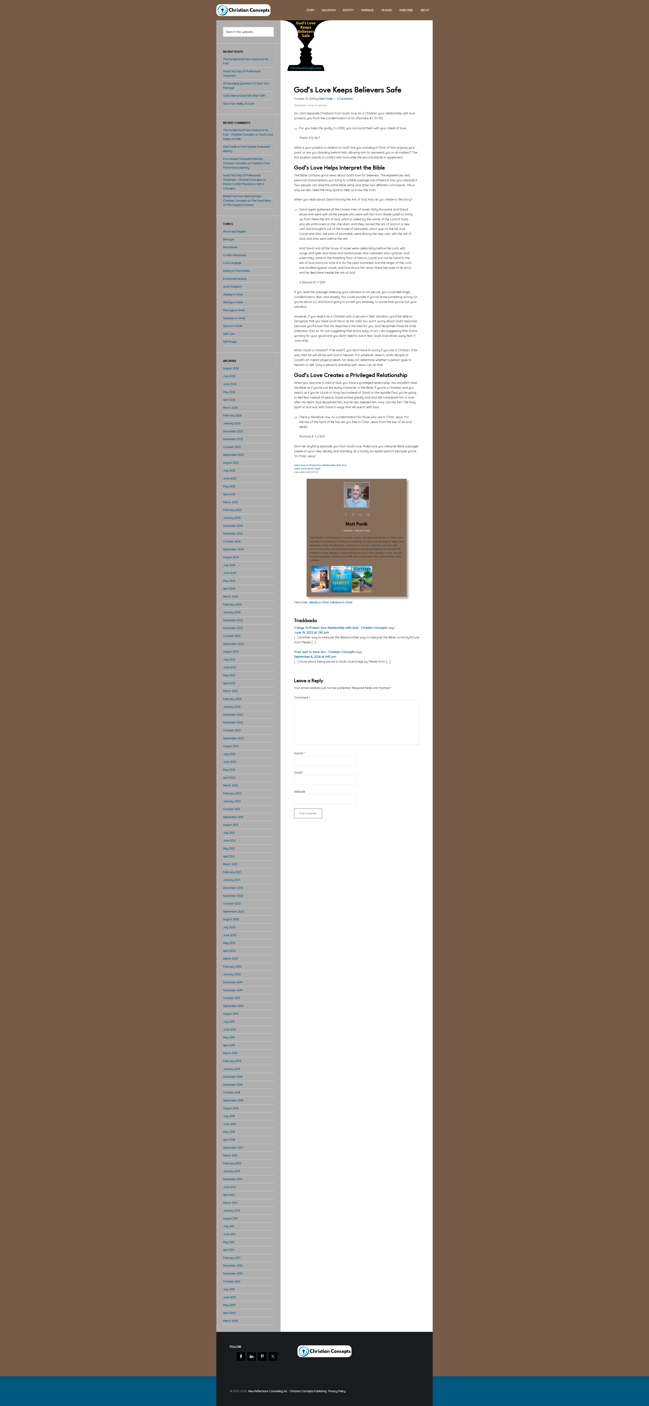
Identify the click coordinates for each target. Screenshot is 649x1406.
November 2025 (233, 439)
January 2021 (231, 880)
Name (299, 753)
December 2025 (233, 431)
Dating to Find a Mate (236, 271)
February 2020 (232, 966)
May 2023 (229, 675)
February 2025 (232, 510)
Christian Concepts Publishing (308, 1391)
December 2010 (233, 1265)
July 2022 (229, 754)
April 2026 (229, 399)
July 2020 (229, 927)
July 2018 (229, 1116)
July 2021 (229, 832)
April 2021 (229, 856)
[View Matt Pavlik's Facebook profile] (345, 514)
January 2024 (232, 612)
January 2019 (231, 1069)
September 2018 (233, 1100)
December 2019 (233, 982)
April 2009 (229, 1313)
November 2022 (233, 722)
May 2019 (229, 1037)
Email (299, 772)
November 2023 (233, 628)
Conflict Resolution (234, 255)
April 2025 (229, 494)
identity (376, 545)
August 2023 (231, 651)
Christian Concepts (243, 10)
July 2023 (229, 659)
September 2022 (233, 738)
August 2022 (231, 746)
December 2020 (233, 888)
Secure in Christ (232, 326)
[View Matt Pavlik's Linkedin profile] (360, 514)
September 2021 (233, 817)
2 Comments (345, 98)
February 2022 (232, 793)
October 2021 (231, 809)
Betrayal (228, 239)
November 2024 (233, 533)
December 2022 (233, 714)
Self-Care (229, 334)
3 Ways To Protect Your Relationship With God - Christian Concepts (340, 628)
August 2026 (231, 368)
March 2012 (230, 1202)
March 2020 (230, 958)
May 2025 (229, 486)
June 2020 (229, 935)
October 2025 (232, 447)
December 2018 (233, 1076)
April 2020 (229, 951)
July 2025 (229, 470)
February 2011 (232, 1258)
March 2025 (230, 502)
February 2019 (232, 1061)
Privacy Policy (336, 1391)
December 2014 (232, 1179)
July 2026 (229, 376)
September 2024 (233, 549)
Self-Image (229, 341)
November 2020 (233, 895)
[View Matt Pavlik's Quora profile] (368, 514)
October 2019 (231, 998)
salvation (365, 545)
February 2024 (232, 604)
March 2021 (230, 864)
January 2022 (232, 801)
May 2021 (229, 848)
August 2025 (231, 462)
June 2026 (229, 384)
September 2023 (233, 644)
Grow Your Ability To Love (238, 103)
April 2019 (229, 1045)
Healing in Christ (233, 294)
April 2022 (229, 777)
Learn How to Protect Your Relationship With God (320, 465)
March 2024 (230, 596)
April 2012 (229, 1195)
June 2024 (229, 573)
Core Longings (232, 263)
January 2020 (232, 974)
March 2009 (230, 1321)
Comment (302, 697)
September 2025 (233, 455)
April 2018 (229, 1139)
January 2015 (231, 1171)
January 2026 (232, 423)
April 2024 (229, 588)
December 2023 (233, 620)
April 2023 (229, 683)
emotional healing (320, 548)
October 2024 (232, 541)
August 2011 (230, 1218)
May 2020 (229, 943)
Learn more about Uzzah (307, 468)
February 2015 (232, 1163)
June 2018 (229, 1124)
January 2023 (232, 706)
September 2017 (233, 1147)
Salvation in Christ (341, 602)
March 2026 (230, 407)
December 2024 (233, 525)
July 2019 (229, 1021)
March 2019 (230, 1053)
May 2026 (229, 392)
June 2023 (229, 667)
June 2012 (229, 1187)
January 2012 (231, 1210)
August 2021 (230, 825)
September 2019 (233, 1006)
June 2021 (229, 840)
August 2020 (231, 919)
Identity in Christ (319, 602)
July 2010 (229, 1289)
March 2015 (230, 1155)
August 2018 (230, 1108)
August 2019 (230, 1013)
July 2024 (229, 565)
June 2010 (229, 1297)
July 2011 (228, 1226)
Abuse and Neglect (235, 231)
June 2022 (229, 761)
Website (299, 792)
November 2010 (233, 1273)
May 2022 (229, 769)
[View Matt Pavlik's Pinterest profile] (353, 514)
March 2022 (230, 785)
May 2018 (229, 1131)
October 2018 (231, 1092)
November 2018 (233, 1084)
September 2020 (233, 911)
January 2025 (232, 518)
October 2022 (232, 730)
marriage (386, 545)
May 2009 (229, 1305)
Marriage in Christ (234, 310)
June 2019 (229, 1029)
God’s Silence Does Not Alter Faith (244, 95)
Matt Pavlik (357, 524)
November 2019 (233, 990)
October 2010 (231, 1281)
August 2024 (231, 557)
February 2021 (232, 872)
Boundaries (230, 247)
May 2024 (229, 581)
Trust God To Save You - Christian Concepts (324, 652)
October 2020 (232, 903)
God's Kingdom (232, 286)
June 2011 (229, 1234)
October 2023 (232, 636)
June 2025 (229, 478)
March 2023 (230, 691)
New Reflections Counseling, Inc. (268, 1391)
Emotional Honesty (235, 278)
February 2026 (232, 415)
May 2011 (228, 1242)
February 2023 (232, 699)
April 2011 (228, 1250)
